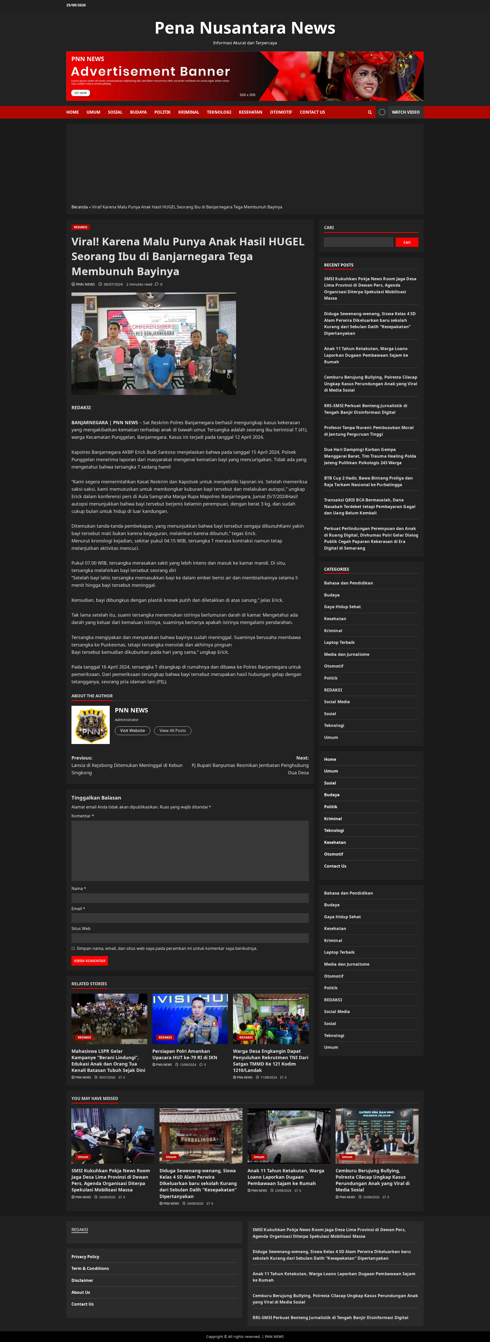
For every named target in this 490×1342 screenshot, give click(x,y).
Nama (78, 888)
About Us (80, 1292)
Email (78, 908)
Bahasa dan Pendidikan (348, 583)
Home (72, 112)
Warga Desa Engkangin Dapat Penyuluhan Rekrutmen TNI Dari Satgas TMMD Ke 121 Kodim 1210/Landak (270, 1060)
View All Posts (173, 730)
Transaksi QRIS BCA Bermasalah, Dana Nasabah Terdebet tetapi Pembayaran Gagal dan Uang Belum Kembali (369, 506)
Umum (93, 112)
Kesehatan (250, 112)
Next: (250, 765)
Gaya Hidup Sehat (342, 606)
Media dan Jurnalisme (346, 654)
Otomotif (281, 112)
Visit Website (132, 730)
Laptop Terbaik (339, 642)
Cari (329, 227)
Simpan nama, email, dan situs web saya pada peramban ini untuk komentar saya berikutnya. (167, 948)
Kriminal (188, 112)
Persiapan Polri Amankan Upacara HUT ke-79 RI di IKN (184, 1054)
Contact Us (312, 112)
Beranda (79, 207)
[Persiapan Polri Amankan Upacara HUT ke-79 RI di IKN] (190, 1019)
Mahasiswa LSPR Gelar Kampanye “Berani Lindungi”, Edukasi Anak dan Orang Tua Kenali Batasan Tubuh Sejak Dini (108, 1060)
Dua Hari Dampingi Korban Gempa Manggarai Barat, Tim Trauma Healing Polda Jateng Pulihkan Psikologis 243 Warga (370, 455)
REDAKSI (80, 227)
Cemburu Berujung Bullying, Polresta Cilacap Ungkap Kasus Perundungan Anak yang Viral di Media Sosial (370, 383)
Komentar (82, 816)
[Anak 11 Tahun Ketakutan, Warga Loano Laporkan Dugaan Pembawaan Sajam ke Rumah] (289, 1136)
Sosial (115, 112)
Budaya (138, 112)
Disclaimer (82, 1280)
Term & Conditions (90, 1268)
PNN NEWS (85, 284)
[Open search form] (370, 112)
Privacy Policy (85, 1256)
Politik (162, 112)
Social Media (337, 701)
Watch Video (406, 112)
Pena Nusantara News (245, 27)
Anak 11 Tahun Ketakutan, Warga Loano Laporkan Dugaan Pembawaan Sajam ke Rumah (366, 355)
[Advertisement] (245, 165)
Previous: (126, 765)
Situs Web (81, 928)
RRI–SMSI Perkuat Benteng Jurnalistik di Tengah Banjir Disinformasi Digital (330, 1317)
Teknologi (219, 112)
